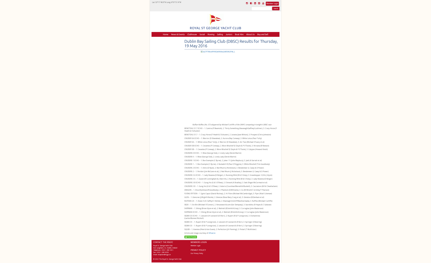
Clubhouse (192, 34)
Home (165, 34)
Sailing (220, 34)
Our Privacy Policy (197, 253)
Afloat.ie (212, 233)
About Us (250, 34)
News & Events (178, 34)
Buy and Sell (262, 34)
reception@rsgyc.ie (164, 254)
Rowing (211, 34)
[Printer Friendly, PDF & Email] (190, 237)
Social (202, 34)
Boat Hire (239, 34)
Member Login (272, 3)
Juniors (229, 34)
